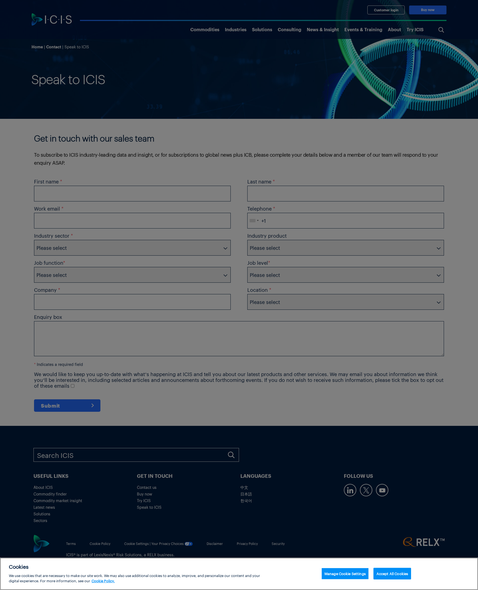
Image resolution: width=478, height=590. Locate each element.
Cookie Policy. (103, 580)
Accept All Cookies (392, 573)
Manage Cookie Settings (345, 573)
